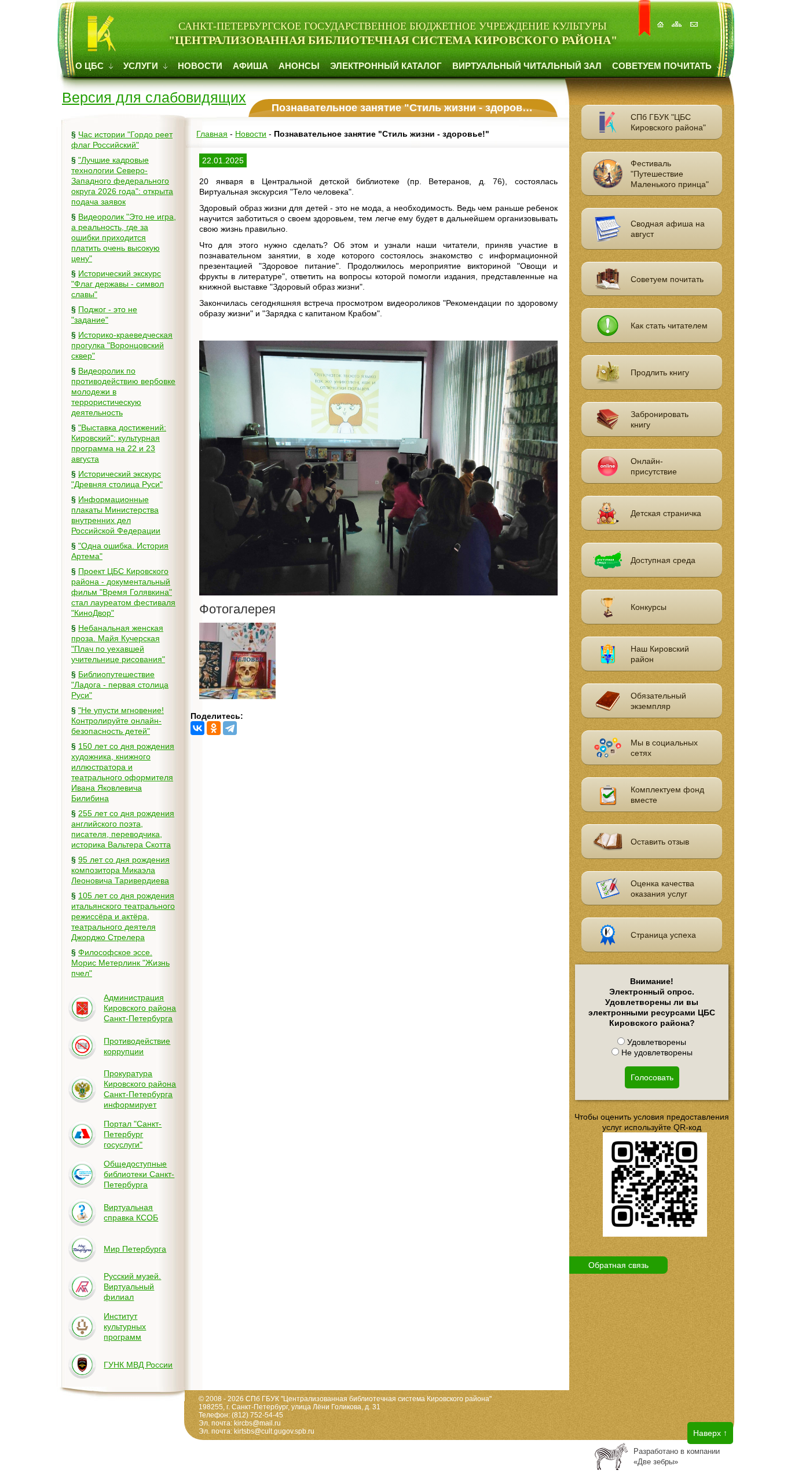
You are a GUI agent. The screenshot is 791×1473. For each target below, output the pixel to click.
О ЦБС (90, 66)
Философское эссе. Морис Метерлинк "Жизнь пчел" (120, 963)
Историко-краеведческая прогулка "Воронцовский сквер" (122, 345)
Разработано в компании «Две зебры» (676, 1456)
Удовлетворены (655, 1042)
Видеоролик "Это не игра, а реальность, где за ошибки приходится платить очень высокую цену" (123, 237)
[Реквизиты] (695, 18)
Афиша (250, 66)
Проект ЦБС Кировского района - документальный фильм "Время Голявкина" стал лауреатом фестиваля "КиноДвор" (123, 591)
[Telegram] (230, 728)
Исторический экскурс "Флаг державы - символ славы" (117, 284)
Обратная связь (618, 1265)
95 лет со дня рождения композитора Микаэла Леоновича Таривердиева (120, 870)
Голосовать (652, 1077)
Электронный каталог (386, 66)
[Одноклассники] (214, 728)
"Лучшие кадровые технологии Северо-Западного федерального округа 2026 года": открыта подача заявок (122, 180)
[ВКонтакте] (197, 728)
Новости (200, 66)
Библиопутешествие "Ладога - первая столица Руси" (120, 685)
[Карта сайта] (678, 18)
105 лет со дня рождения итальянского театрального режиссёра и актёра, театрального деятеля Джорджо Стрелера (123, 916)
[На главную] (661, 18)
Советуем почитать (663, 66)
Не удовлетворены (656, 1052)
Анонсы (299, 66)
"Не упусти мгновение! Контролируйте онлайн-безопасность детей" (117, 721)
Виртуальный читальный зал (527, 66)
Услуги (141, 66)
